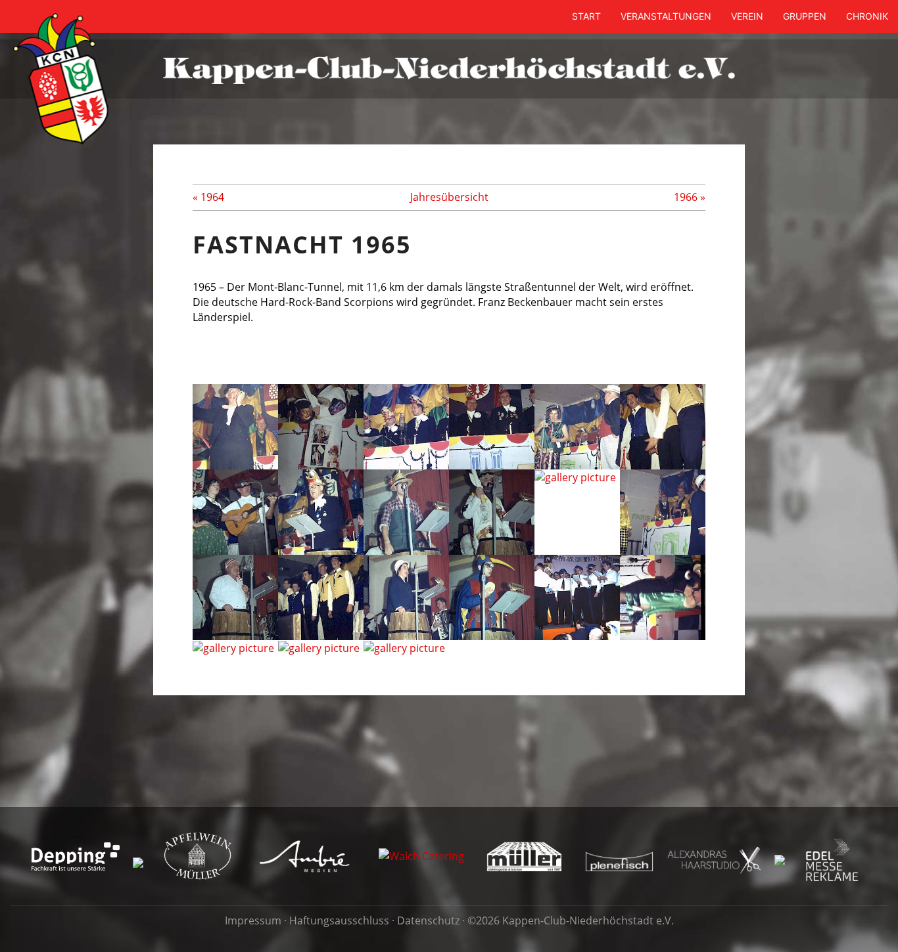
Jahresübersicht (449, 197)
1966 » (689, 197)
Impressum (253, 920)
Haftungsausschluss (339, 920)
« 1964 (208, 197)
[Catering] (421, 855)
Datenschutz (428, 920)
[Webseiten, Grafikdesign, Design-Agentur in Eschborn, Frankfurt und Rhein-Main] (305, 855)
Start (586, 16)
